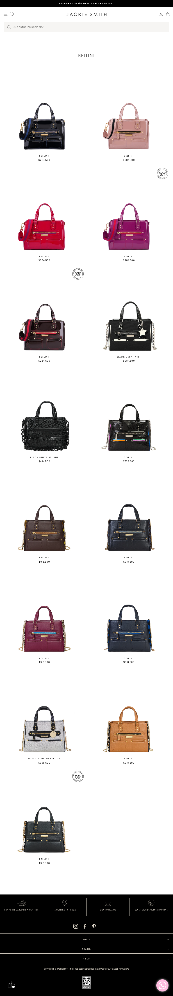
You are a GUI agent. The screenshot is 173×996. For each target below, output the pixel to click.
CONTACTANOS (108, 910)
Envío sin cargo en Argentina (22, 910)
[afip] (86, 983)
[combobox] (86, 27)
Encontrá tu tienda (65, 910)
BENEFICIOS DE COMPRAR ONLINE (151, 910)
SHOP (86, 939)
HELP (86, 958)
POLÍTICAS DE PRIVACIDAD (118, 969)
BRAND (86, 949)
